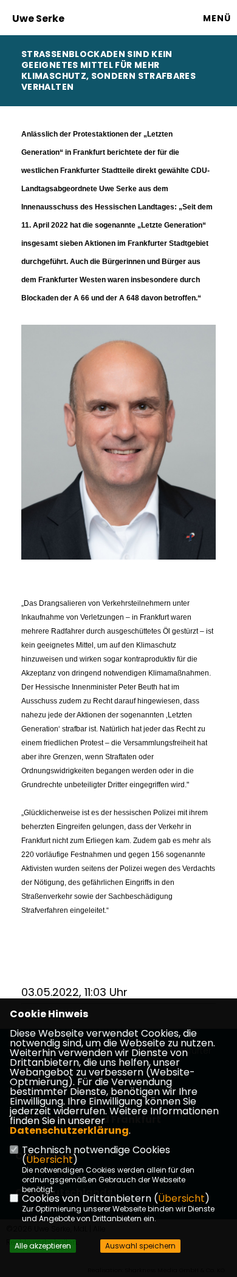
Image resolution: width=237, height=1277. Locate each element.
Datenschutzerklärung (69, 1130)
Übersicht (49, 1160)
